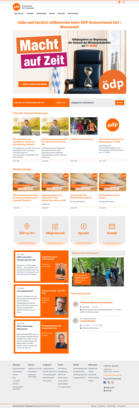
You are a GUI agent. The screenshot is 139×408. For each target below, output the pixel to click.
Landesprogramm (48, 368)
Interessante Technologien (32, 376)
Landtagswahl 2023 (79, 378)
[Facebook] (105, 382)
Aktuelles (18, 14)
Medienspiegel (22, 169)
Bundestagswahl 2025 (80, 368)
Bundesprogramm (48, 378)
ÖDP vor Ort (62, 375)
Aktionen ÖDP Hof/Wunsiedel (85, 253)
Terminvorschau (80, 293)
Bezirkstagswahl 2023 (80, 375)
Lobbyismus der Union (35, 368)
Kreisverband (62, 368)
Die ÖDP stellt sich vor (50, 371)
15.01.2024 (28, 264)
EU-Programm (47, 381)
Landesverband (63, 381)
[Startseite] (16, 7)
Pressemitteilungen (19, 368)
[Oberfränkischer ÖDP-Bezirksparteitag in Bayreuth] (83, 191)
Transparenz (121, 406)
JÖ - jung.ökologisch (64, 387)
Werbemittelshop (93, 378)
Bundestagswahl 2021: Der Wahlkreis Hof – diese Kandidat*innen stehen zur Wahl (54, 197)
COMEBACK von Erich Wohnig (81, 139)
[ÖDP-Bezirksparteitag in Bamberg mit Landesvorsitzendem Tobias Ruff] (55, 135)
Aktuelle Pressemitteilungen (30, 113)
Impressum (102, 406)
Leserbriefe (16, 381)
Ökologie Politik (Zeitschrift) (18, 388)
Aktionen (15, 384)
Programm (41, 14)
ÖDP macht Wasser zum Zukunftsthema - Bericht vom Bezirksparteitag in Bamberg (24, 141)
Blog (14, 378)
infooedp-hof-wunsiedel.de (112, 375)
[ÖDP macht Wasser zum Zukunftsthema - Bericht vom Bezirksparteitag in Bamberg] (26, 135)
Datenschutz (111, 406)
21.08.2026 (28, 300)
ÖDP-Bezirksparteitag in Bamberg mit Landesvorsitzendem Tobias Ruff (55, 141)
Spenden (120, 103)
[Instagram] (112, 382)
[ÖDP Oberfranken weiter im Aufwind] (112, 191)
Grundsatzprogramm (49, 375)
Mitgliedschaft (61, 103)
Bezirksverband (63, 378)
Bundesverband (63, 384)
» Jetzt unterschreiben (33, 84)
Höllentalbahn (32, 371)
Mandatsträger (62, 371)
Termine (15, 375)
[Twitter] (108, 382)
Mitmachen (73, 14)
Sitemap (94, 406)
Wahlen (61, 14)
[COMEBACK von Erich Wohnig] (83, 134)
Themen (29, 14)
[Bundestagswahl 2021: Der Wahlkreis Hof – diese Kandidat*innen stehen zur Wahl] (55, 191)
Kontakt (90, 381)
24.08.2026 (28, 336)
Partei (52, 14)
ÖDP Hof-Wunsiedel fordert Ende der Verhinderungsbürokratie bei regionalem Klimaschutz (25, 197)
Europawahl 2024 (78, 371)
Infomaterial (92, 375)
